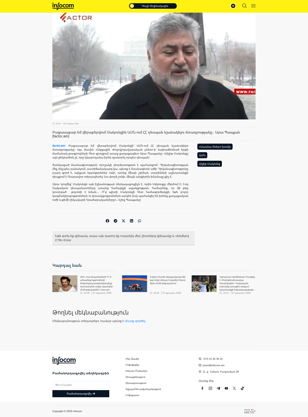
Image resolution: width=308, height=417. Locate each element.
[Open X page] (234, 388)
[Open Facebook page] (202, 388)
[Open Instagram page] (210, 388)
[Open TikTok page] (242, 388)
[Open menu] (253, 6)
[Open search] (244, 6)
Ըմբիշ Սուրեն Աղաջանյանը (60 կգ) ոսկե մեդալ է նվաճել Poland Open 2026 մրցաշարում (168, 280)
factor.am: (60, 146)
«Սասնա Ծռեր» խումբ (215, 147)
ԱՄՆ (202, 155)
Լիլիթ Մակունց (209, 164)
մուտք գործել (135, 321)
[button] (108, 221)
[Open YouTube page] (226, 388)
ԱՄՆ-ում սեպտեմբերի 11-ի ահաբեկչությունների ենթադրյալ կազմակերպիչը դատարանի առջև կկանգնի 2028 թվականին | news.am (96, 283)
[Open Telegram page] (218, 388)
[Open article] (64, 283)
